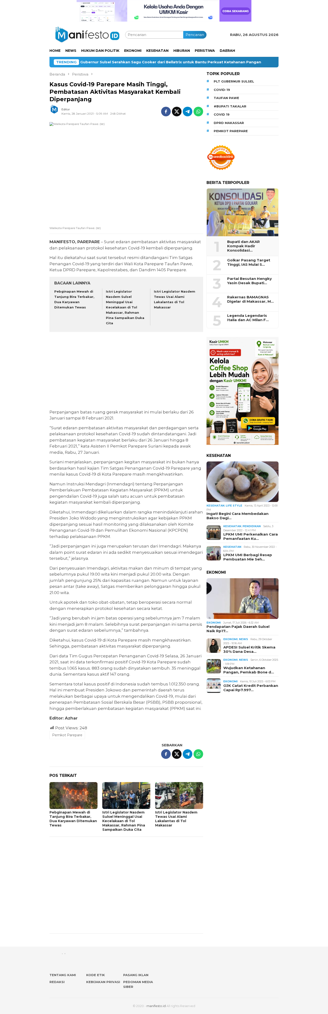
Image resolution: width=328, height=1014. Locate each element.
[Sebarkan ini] (166, 111)
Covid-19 (222, 90)
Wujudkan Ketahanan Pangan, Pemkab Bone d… (248, 670)
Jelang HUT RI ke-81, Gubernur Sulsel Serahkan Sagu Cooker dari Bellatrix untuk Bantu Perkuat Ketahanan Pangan (116, 62)
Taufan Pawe (226, 98)
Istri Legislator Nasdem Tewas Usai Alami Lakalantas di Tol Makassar (176, 818)
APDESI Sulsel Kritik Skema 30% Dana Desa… (249, 649)
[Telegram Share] (187, 111)
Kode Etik (95, 975)
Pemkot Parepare (67, 735)
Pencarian (195, 34)
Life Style (234, 505)
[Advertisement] (126, 371)
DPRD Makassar (229, 123)
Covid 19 (222, 114)
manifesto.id (156, 1006)
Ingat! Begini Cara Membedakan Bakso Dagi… (237, 516)
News (243, 639)
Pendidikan (252, 526)
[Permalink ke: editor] (56, 111)
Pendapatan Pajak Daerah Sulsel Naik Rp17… (238, 629)
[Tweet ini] (177, 111)
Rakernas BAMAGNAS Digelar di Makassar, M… (250, 299)
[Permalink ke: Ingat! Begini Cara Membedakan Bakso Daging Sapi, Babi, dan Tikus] (243, 481)
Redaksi (57, 982)
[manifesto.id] (87, 34)
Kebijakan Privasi (103, 982)
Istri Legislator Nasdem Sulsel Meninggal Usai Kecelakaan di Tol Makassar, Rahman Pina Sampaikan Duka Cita (125, 307)
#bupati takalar (230, 106)
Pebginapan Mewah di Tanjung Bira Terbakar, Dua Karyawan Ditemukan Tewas (73, 818)
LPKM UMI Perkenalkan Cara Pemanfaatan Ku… (250, 536)
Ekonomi (214, 622)
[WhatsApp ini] (198, 111)
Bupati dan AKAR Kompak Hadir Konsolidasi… (243, 246)
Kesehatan (216, 505)
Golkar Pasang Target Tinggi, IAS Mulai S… (248, 262)
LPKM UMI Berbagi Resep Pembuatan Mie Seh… (247, 557)
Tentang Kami (62, 975)
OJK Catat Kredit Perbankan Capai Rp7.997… (250, 688)
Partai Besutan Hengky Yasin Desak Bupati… (249, 281)
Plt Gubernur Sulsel (234, 81)
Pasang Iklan (135, 975)
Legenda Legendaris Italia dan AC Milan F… (248, 317)
